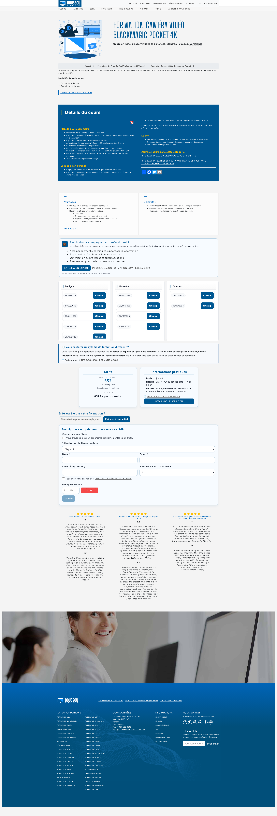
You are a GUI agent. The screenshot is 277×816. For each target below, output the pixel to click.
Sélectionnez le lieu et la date (80, 443)
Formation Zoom (64, 753)
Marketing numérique (179, 9)
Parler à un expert (76, 268)
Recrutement (161, 717)
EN (200, 3)
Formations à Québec (171, 701)
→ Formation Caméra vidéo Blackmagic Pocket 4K (168, 156)
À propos (145, 3)
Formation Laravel (93, 745)
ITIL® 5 (158, 9)
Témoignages (176, 3)
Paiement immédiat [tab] (116, 419)
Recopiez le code (72, 484)
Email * (144, 454)
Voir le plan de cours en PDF (163, 396)
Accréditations (162, 725)
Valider (69, 498)
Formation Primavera (94, 785)
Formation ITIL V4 (93, 733)
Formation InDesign (93, 737)
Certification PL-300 (94, 773)
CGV (157, 729)
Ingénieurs (107, 9)
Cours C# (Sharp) (92, 781)
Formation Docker (93, 761)
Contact (191, 3)
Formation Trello (65, 761)
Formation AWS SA (93, 777)
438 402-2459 (142, 268)
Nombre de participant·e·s (156, 466)
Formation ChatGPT (65, 757)
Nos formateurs (163, 737)
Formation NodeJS (93, 757)
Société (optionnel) (73, 466)
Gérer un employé (64, 745)
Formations (159, 3)
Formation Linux (92, 749)
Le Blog (159, 721)
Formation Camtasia (94, 765)
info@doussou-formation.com (112, 268)
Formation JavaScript (66, 737)
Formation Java (64, 769)
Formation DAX (91, 789)
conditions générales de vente (113, 478)
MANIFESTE (78, 9)
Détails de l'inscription (76, 92)
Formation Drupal (93, 729)
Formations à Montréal (111, 701)
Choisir (99, 295)
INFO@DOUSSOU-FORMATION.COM (99, 360)
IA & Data (144, 9)
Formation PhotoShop (95, 753)
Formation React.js (65, 749)
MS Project (62, 741)
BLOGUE (62, 9)
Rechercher (210, 3)
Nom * (66, 454)
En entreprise (161, 741)
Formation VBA (91, 717)
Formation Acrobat (65, 773)
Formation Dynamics (66, 785)
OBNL (92, 9)
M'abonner (213, 743)
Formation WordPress (94, 721)
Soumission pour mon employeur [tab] (80, 419)
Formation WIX (91, 725)
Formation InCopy (93, 741)
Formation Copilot (65, 781)
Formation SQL (63, 717)
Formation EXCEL (64, 725)
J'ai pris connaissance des (99, 478)
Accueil (133, 3)
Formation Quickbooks (67, 721)
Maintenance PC (92, 769)
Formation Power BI (65, 733)
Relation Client (64, 777)
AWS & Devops (126, 9)
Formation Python (65, 765)
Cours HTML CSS (64, 729)
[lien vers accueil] (67, 700)
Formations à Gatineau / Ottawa (141, 701)
